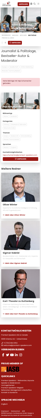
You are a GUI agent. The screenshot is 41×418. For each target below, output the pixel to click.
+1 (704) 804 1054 (11, 343)
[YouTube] (12, 355)
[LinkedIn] (16, 355)
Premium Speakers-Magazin (12, 388)
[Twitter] (8, 355)
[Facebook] (3, 355)
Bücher (23, 35)
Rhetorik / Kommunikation (11, 71)
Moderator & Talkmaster (18, 124)
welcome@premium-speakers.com (18, 345)
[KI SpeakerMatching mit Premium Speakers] (31, 3)
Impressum (5, 411)
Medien (15, 35)
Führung (6, 124)
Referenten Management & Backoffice (16, 390)
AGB (23, 411)
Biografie (6, 35)
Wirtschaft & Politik (9, 128)
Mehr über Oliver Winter (15, 215)
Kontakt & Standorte (9, 392)
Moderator (14, 116)
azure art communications (22, 415)
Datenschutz (15, 411)
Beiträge (32, 35)
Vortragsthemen (7, 385)
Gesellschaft (13, 67)
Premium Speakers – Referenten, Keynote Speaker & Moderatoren (17, 381)
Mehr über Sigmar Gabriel (16, 263)
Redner (6, 116)
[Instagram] (21, 355)
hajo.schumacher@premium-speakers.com (20, 155)
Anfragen (23, 4)
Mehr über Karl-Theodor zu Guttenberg (21, 314)
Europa (4, 67)
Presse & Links (8, 38)
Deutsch (6, 147)
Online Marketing (27, 67)
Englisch (13, 147)
